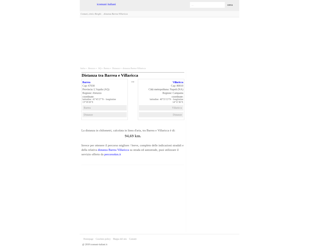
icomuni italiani (106, 4)
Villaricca (178, 82)
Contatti (133, 239)
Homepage (88, 239)
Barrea (106, 68)
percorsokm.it (112, 154)
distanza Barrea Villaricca (113, 149)
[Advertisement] (159, 41)
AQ (99, 68)
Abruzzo (91, 68)
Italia (82, 68)
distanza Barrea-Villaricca (134, 68)
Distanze (116, 68)
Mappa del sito (120, 239)
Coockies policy (103, 239)
